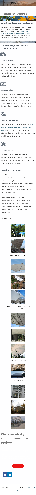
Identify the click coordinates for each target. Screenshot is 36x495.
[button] (18, 174)
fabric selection (9, 33)
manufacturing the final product (22, 33)
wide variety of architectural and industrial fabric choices (17, 127)
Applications (8, 174)
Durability (7, 219)
